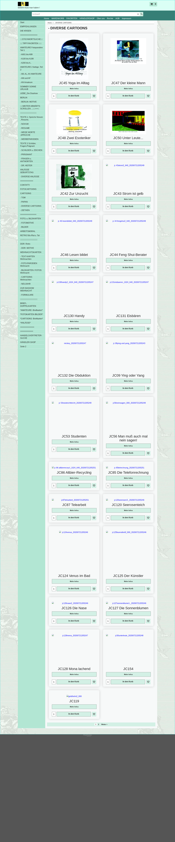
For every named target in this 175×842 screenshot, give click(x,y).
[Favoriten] (94, 96)
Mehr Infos (74, 88)
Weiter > (104, 724)
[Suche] (141, 14)
